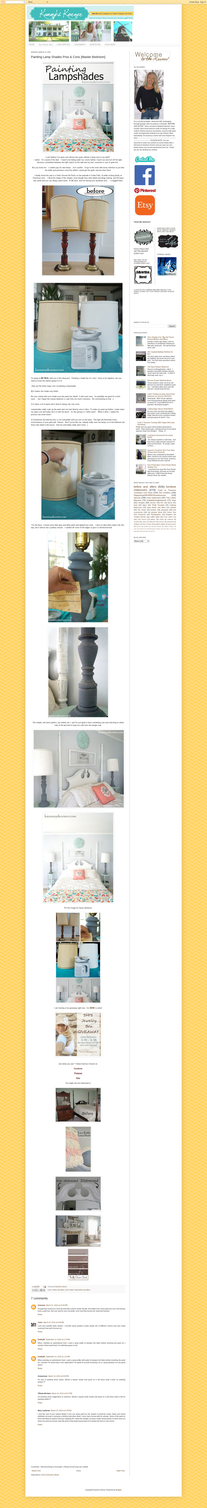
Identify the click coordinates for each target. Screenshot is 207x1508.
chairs (162, 519)
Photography (156, 515)
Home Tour (171, 512)
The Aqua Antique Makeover (158, 367)
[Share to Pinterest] (44, 1290)
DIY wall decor (166, 503)
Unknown (41, 1305)
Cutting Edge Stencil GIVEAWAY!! (160, 409)
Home (78, 1471)
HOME (32, 44)
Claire (40, 1322)
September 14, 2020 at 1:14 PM (58, 1340)
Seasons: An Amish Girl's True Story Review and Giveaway (161, 451)
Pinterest (78, 1073)
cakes (144, 522)
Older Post (121, 1471)
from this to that (168, 529)
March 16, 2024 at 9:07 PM (62, 1393)
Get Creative (69, 1290)
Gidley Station (169, 526)
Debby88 (41, 1340)
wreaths (136, 522)
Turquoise (142, 515)
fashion (153, 510)
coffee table (154, 517)
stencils (137, 498)
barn (135, 529)
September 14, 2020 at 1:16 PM (58, 1357)
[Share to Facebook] (41, 1290)
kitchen (138, 526)
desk (135, 505)
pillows (153, 519)
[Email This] (33, 1290)
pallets (146, 526)
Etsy (78, 1078)
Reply (40, 1315)
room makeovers (153, 498)
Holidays (137, 524)
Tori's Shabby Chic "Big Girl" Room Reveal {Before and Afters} (160, 338)
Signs (144, 505)
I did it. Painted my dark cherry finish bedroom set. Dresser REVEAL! (161, 395)
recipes (141, 502)
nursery (161, 522)
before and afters (58, 1290)
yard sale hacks (147, 531)
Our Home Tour (46, 44)
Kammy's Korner (61, 1286)
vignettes (137, 531)
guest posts (172, 524)
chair (174, 500)
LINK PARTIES (63, 44)
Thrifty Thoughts (158, 505)
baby (135, 519)
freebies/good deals (153, 529)
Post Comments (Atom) (50, 1475)
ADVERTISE (95, 44)
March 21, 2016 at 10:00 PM (56, 1305)
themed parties (156, 526)
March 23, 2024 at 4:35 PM (61, 1411)
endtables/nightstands (156, 500)
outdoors (170, 519)
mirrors (144, 519)
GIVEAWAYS (79, 44)
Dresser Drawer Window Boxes (159, 380)
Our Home (142, 510)
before (142, 529)
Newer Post (36, 1471)
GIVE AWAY (168, 517)
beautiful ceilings (159, 524)
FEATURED (110, 44)
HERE (92, 1008)
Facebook (78, 1069)
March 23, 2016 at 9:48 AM (53, 1322)
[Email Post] (44, 1286)
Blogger (119, 1490)
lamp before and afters (82, 1290)
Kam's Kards (147, 524)
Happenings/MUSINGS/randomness (150, 495)
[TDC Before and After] (78, 1280)
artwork (173, 508)
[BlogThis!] (36, 1290)
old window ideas (155, 512)
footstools (170, 522)
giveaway (164, 510)
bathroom (152, 522)
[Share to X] (38, 1290)
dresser (153, 503)
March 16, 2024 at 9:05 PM (58, 1376)
